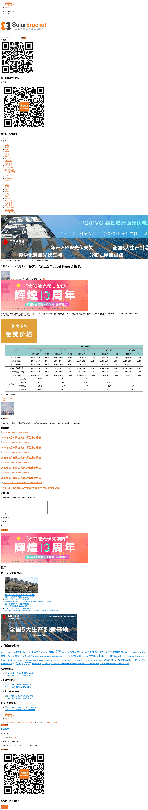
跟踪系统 (83, 660)
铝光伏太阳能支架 (125, 660)
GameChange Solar (10, 652)
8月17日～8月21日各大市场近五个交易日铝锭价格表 (31, 487)
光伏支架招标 (127, 652)
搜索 (23, 38)
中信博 (34, 652)
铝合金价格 (7, 664)
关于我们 (8, 3)
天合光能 (54, 656)
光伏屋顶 (45, 652)
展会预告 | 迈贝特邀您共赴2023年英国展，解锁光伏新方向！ (28, 601)
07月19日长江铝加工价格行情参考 (18, 599)
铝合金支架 (46, 664)
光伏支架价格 (76, 652)
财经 (7, 152)
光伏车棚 (42, 656)
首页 (7, 145)
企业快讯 (8, 161)
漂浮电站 (57, 660)
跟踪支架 (77, 660)
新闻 (7, 147)
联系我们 (8, 7)
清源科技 (36, 660)
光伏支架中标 (65, 652)
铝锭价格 (116, 664)
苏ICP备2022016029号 (52, 722)
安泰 (133, 656)
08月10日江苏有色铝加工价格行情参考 (20, 710)
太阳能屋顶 (9, 170)
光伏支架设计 (135, 652)
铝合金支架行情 (70, 664)
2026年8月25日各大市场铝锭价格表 (21, 457)
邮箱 (3, 522)
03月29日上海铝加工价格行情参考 (18, 687)
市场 (7, 154)
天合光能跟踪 (60, 656)
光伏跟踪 (36, 656)
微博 (2, 138)
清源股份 (42, 660)
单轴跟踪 (48, 656)
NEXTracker (21, 652)
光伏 (40, 652)
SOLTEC (28, 652)
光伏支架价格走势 (94, 651)
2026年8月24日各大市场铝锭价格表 (21, 467)
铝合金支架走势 (83, 664)
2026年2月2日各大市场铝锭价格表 (18, 698)
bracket (12, 279)
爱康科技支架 (71, 660)
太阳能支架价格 (7, 398)
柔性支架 (8, 165)
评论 (3, 514)
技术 (7, 149)
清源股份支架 (50, 660)
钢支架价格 (94, 660)
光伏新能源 (27, 656)
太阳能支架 (96, 656)
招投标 (7, 158)
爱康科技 (63, 660)
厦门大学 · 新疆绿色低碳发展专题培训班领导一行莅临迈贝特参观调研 (32, 611)
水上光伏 (16, 660)
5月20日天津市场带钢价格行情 (17, 606)
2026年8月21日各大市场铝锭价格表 (21, 477)
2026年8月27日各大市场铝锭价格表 (21, 437)
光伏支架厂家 (10, 172)
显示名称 (5, 518)
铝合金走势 (94, 664)
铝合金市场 (36, 664)
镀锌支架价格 (124, 664)
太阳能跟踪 (9, 167)
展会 (7, 156)
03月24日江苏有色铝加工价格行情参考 (20, 597)
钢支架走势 (102, 660)
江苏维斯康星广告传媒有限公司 (23, 722)
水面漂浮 (8, 163)
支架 (136, 656)
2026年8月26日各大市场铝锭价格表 (21, 447)
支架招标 (141, 656)
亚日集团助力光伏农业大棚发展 (17, 604)
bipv (2, 652)
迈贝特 (88, 660)
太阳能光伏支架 (73, 656)
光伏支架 (55, 651)
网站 (2, 526)
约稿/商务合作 (10, 5)
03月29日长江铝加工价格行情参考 (18, 608)
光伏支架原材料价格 (114, 652)
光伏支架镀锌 (15, 656)
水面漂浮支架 (28, 660)
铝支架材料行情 (106, 664)
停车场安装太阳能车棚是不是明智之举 (20, 595)
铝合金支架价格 (57, 664)
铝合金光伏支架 (22, 663)
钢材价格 (109, 660)
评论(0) (45, 279)
